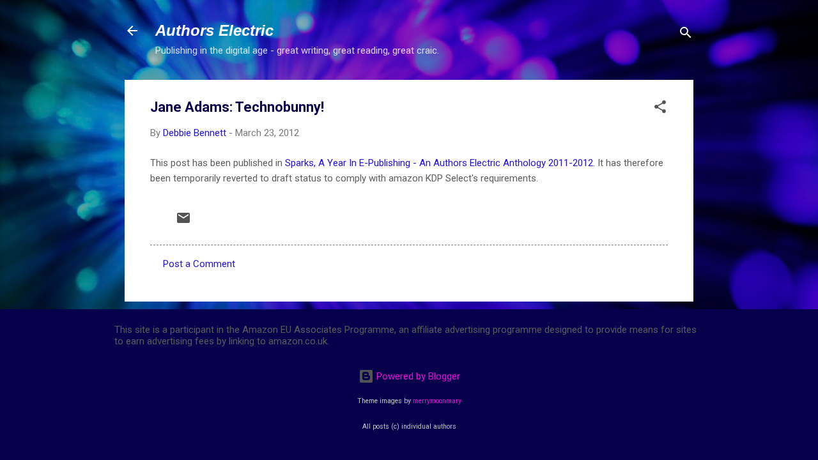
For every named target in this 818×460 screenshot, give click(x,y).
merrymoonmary (437, 401)
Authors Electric (214, 30)
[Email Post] (183, 222)
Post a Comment (199, 264)
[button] (660, 109)
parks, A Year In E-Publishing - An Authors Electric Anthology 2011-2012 (442, 163)
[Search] (685, 34)
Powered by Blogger (417, 376)
